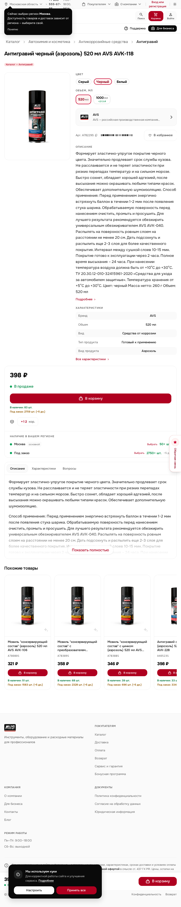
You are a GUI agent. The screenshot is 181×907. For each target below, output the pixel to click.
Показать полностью (90, 550)
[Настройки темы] (175, 4)
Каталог (13, 41)
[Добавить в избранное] (45, 581)
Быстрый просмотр (29, 630)
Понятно (13, 29)
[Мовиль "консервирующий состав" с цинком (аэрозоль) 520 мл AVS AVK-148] (127, 605)
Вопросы (69, 469)
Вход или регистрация (157, 4)
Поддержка (138, 28)
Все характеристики (91, 359)
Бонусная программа (110, 774)
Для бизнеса (165, 28)
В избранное (163, 135)
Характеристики (44, 469)
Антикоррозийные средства (103, 41)
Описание (17, 469)
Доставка (101, 742)
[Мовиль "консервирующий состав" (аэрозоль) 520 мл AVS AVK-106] (27, 605)
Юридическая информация (115, 812)
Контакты (11, 812)
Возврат (101, 758)
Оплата (100, 750)
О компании (128, 4)
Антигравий (147, 41)
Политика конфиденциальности (118, 796)
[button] (117, 135)
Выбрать (152, 444)
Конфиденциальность (146, 894)
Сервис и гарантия (109, 766)
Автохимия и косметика (49, 41)
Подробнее (84, 299)
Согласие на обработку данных (118, 804)
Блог (7, 820)
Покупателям (96, 4)
